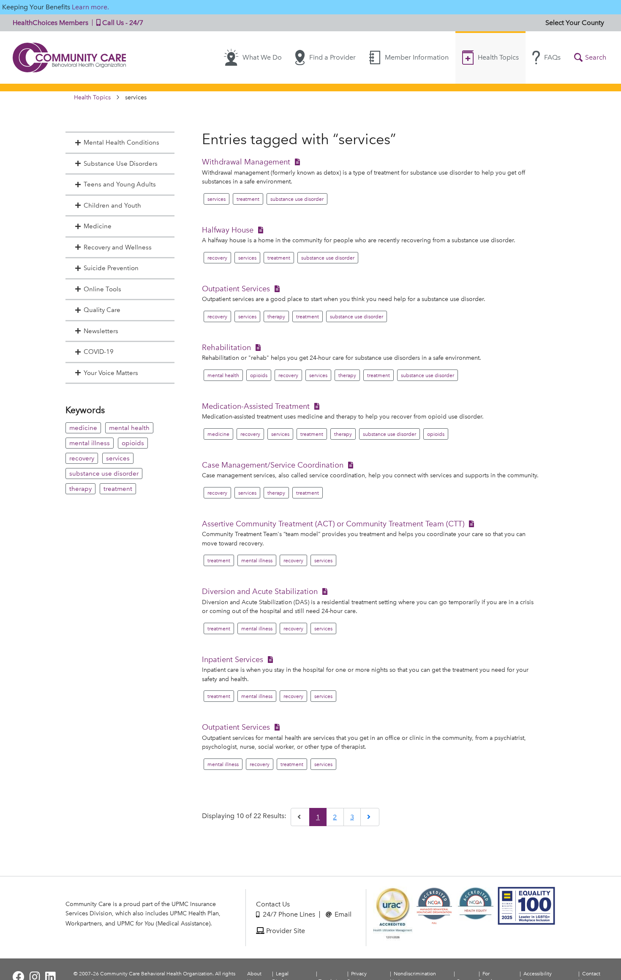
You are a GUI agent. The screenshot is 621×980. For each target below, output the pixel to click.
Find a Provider (332, 57)
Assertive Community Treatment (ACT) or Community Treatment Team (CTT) (333, 523)
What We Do (262, 57)
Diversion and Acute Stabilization (260, 591)
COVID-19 (99, 352)
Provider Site (284, 931)
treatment (118, 489)
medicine (83, 428)
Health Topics (498, 57)
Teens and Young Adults (120, 184)
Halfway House (227, 229)
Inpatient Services (232, 659)
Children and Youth (112, 205)
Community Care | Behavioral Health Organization (70, 57)
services (118, 458)
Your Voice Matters (111, 373)
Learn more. (90, 7)
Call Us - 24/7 (122, 23)
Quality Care (102, 310)
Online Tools (102, 289)
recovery (81, 458)
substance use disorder (104, 473)
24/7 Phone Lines (288, 914)
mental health (129, 428)
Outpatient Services (236, 288)
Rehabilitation (226, 347)
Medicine (98, 226)
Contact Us (273, 904)
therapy (80, 489)
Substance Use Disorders (121, 163)
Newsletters (101, 331)
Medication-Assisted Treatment (256, 406)
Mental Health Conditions (121, 142)
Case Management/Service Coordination (272, 464)
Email (342, 914)
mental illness (89, 443)
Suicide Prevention (111, 268)
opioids (133, 443)
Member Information (417, 57)
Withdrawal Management (246, 161)
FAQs (552, 57)
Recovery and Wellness (118, 247)
